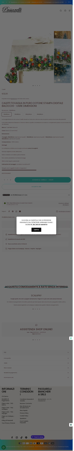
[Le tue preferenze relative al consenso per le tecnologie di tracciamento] (71, 338)
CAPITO (36, 230)
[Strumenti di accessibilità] (71, 425)
